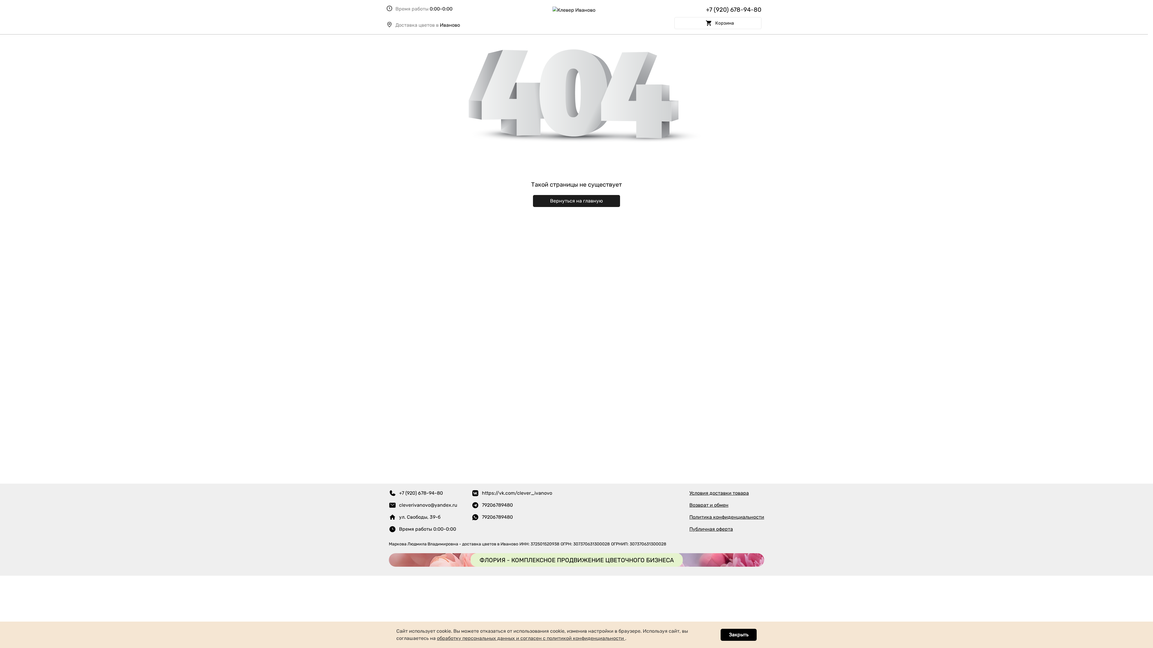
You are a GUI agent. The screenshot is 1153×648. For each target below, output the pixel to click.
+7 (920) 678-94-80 (733, 9)
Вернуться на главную (576, 201)
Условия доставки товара (719, 493)
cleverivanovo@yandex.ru (428, 505)
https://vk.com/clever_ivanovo (517, 493)
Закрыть (739, 635)
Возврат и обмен (708, 505)
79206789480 (497, 505)
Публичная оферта (711, 529)
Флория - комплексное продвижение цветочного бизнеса (577, 560)
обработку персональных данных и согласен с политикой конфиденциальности (531, 638)
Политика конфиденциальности (726, 517)
